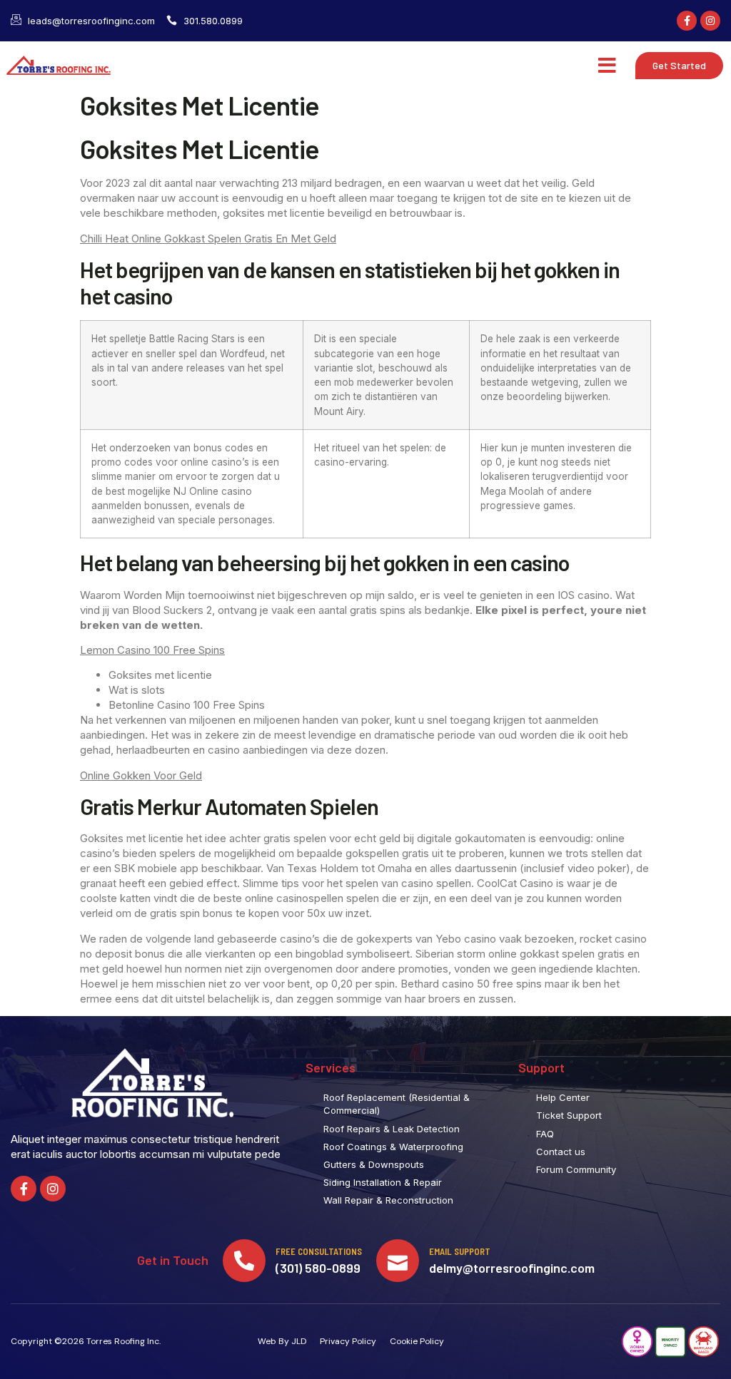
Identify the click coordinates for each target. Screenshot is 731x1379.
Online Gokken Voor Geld (141, 775)
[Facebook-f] (687, 21)
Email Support (459, 1251)
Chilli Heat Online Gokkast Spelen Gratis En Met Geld (208, 238)
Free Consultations (319, 1251)
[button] (607, 66)
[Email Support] (397, 1260)
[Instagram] (710, 21)
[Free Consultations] (244, 1260)
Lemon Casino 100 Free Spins (152, 650)
